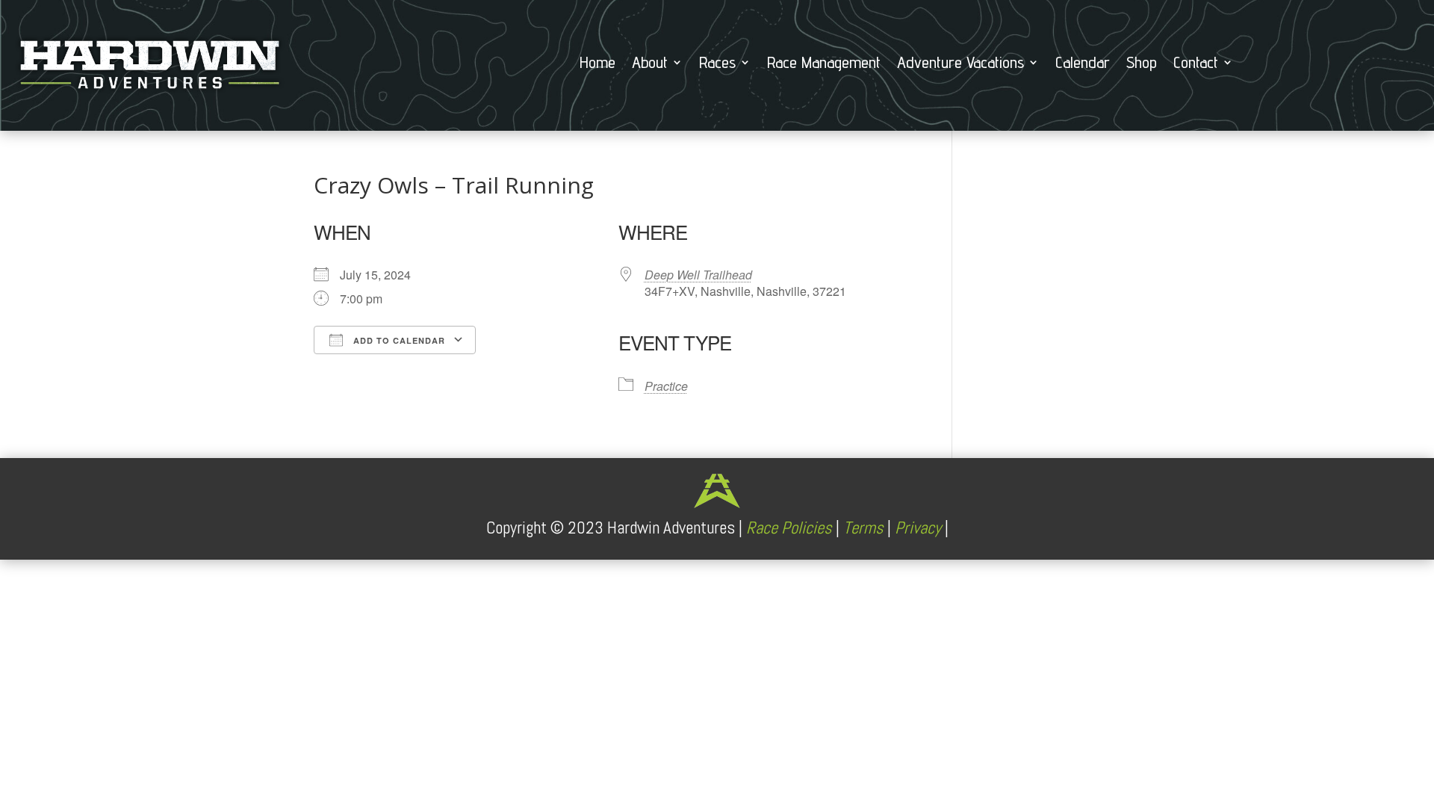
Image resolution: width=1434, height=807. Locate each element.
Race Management (824, 64)
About (650, 64)
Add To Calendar (397, 340)
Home (597, 64)
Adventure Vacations (960, 64)
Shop (1141, 64)
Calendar (1082, 64)
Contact (1195, 64)
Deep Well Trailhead (698, 274)
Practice (666, 386)
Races (717, 64)
